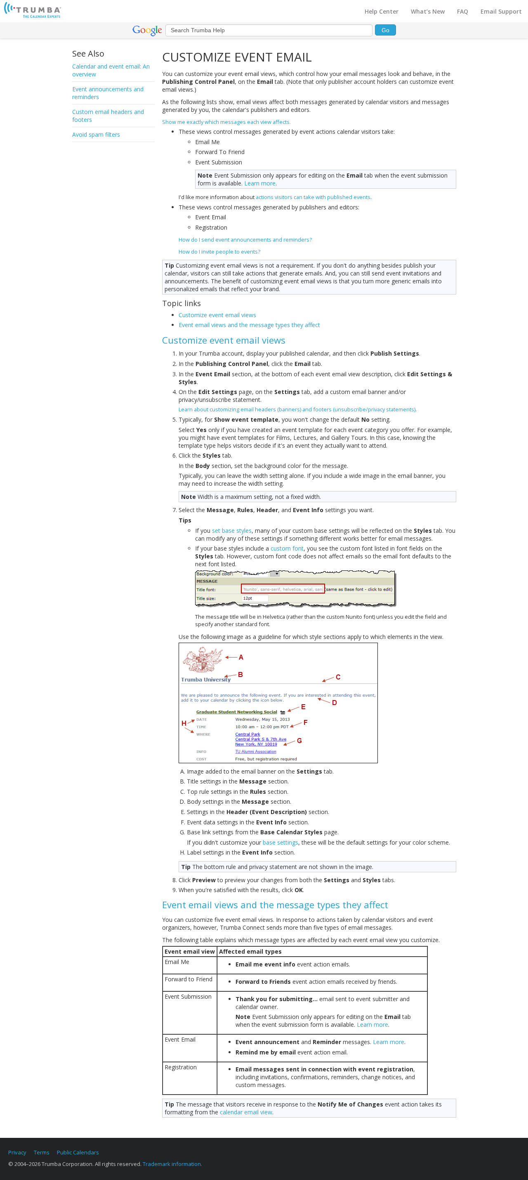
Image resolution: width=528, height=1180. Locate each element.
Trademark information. (172, 1164)
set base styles (232, 530)
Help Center (381, 11)
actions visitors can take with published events (313, 197)
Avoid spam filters (96, 134)
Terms (42, 1152)
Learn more (260, 183)
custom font (287, 548)
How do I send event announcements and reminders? (245, 239)
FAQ (462, 11)
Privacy (17, 1152)
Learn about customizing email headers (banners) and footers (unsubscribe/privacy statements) (297, 409)
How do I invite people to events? (219, 251)
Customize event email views (217, 315)
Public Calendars (78, 1152)
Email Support (501, 11)
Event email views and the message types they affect (249, 325)
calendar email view (246, 1112)
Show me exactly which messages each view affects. (226, 122)
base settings (280, 842)
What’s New (428, 11)
